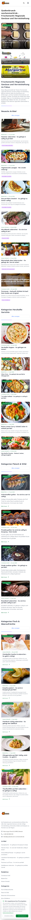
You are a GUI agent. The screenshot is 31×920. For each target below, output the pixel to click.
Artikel (3, 841)
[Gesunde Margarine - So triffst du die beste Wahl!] (15, 71)
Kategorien (5, 886)
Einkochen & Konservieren (8, 269)
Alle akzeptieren (22, 915)
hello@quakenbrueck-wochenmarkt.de (13, 836)
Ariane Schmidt (5, 227)
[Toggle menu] (28, 3)
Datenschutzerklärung (8, 912)
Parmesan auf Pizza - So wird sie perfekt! (12, 862)
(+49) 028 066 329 (8, 834)
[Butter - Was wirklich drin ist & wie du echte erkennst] (15, 36)
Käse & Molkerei (7, 25)
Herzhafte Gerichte (6, 176)
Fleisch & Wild (5, 238)
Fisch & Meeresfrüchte (7, 145)
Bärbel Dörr (4, 134)
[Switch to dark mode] (23, 2)
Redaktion (5, 872)
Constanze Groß (5, 289)
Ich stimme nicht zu (9, 915)
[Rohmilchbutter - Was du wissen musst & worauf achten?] (15, 58)
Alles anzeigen (16, 115)
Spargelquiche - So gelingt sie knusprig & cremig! (14, 845)
